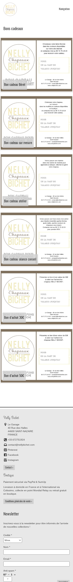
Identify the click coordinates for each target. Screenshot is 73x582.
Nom (6, 547)
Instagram (13, 460)
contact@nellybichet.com (21, 444)
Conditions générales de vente (18, 501)
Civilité (7, 535)
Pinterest (12, 449)
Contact (8, 467)
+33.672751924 (16, 439)
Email (7, 558)
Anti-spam (9, 570)
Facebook (13, 455)
